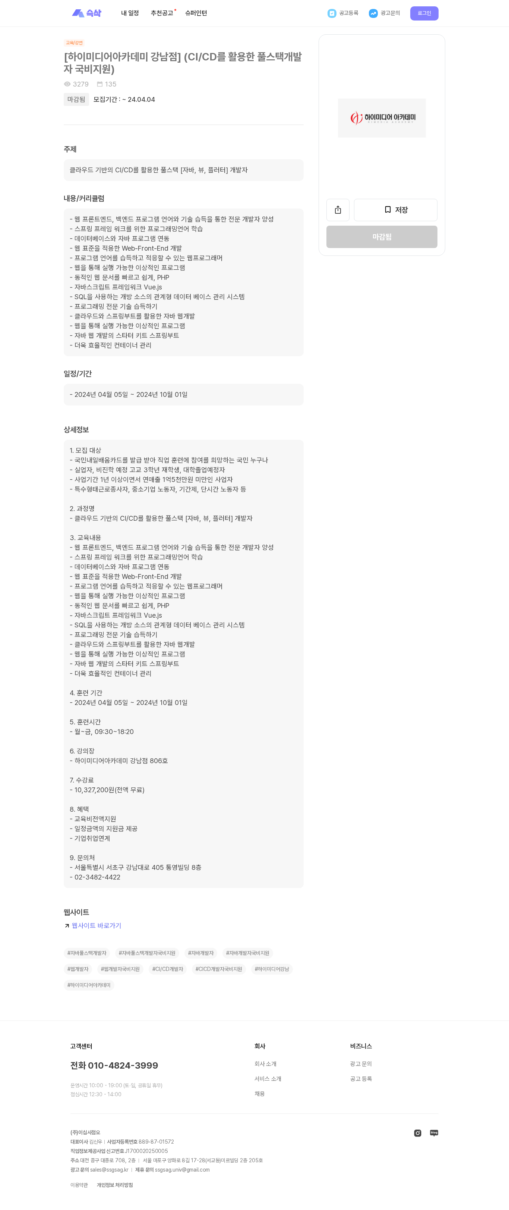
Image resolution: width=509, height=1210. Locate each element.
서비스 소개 (268, 1078)
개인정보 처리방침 (115, 1185)
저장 (401, 210)
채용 (260, 1093)
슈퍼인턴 (196, 13)
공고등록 (348, 13)
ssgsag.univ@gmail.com (182, 1170)
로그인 (424, 13)
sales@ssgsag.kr (109, 1170)
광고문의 (390, 13)
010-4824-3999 (123, 1065)
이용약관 (79, 1185)
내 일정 (130, 13)
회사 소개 (265, 1064)
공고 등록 (361, 1078)
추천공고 (162, 13)
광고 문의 (361, 1064)
